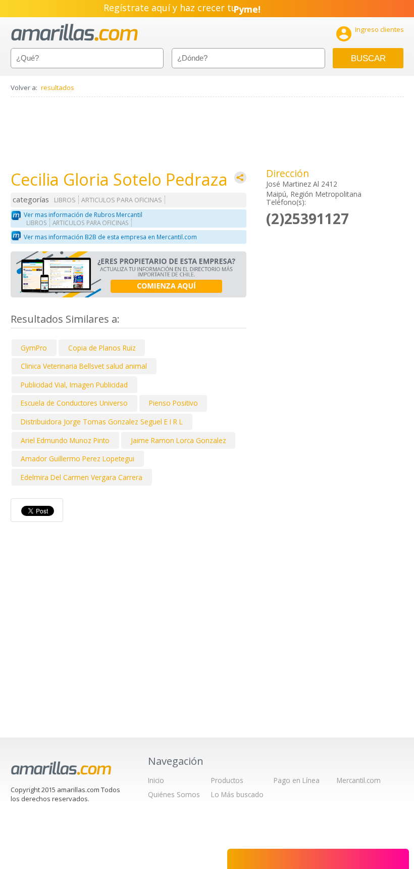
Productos (227, 780)
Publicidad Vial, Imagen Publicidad (74, 384)
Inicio (156, 780)
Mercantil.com (359, 780)
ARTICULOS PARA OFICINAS (121, 200)
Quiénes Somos (174, 794)
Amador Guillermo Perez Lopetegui (77, 458)
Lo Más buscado (237, 794)
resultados (57, 87)
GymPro (34, 348)
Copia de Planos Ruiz (102, 348)
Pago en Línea (297, 780)
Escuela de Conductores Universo (74, 403)
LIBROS (65, 200)
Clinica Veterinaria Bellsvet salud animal (84, 366)
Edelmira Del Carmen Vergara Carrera (81, 477)
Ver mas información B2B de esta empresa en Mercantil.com (110, 237)
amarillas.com (74, 32)
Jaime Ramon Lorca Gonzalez (178, 440)
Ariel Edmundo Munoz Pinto (65, 440)
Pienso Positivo (173, 403)
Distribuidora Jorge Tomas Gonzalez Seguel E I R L (102, 421)
